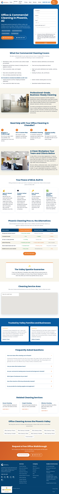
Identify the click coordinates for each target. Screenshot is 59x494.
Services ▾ (15, 2)
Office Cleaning (22, 477)
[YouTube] (8, 477)
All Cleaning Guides (50, 466)
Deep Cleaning (22, 469)
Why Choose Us (36, 468)
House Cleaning (22, 466)
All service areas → (29, 436)
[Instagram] (5, 477)
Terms (54, 491)
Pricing (25, 2)
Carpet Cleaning (22, 479)
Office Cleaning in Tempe (49, 430)
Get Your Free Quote (7, 37)
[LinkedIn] (14, 477)
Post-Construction (23, 473)
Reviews (34, 2)
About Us (35, 466)
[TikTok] (11, 477)
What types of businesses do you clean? (17, 376)
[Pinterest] (2, 480)
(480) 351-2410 (46, 2)
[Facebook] (2, 477)
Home (11, 2)
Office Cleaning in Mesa (37, 430)
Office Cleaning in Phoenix (10, 430)
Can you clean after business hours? (16, 366)
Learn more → (6, 409)
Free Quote (53, 2)
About (30, 2)
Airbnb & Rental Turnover (24, 475)
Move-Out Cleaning (23, 468)
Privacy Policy (55, 488)
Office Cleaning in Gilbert (23, 433)
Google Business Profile (51, 483)
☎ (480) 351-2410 (20, 37)
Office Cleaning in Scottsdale (24, 430)
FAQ (33, 473)
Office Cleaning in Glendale (36, 433)
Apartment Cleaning (23, 471)
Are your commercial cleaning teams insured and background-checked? (25, 371)
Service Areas (20, 2)
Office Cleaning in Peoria (50, 433)
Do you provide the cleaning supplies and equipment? (21, 386)
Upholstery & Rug (23, 483)
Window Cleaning (23, 481)
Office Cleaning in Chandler (10, 433)
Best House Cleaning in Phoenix (51, 469)
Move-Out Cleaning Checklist (50, 472)
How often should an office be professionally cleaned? (21, 381)
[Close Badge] (11, 486)
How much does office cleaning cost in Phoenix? (19, 355)
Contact (39, 2)
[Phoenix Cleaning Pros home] (5, 2)
